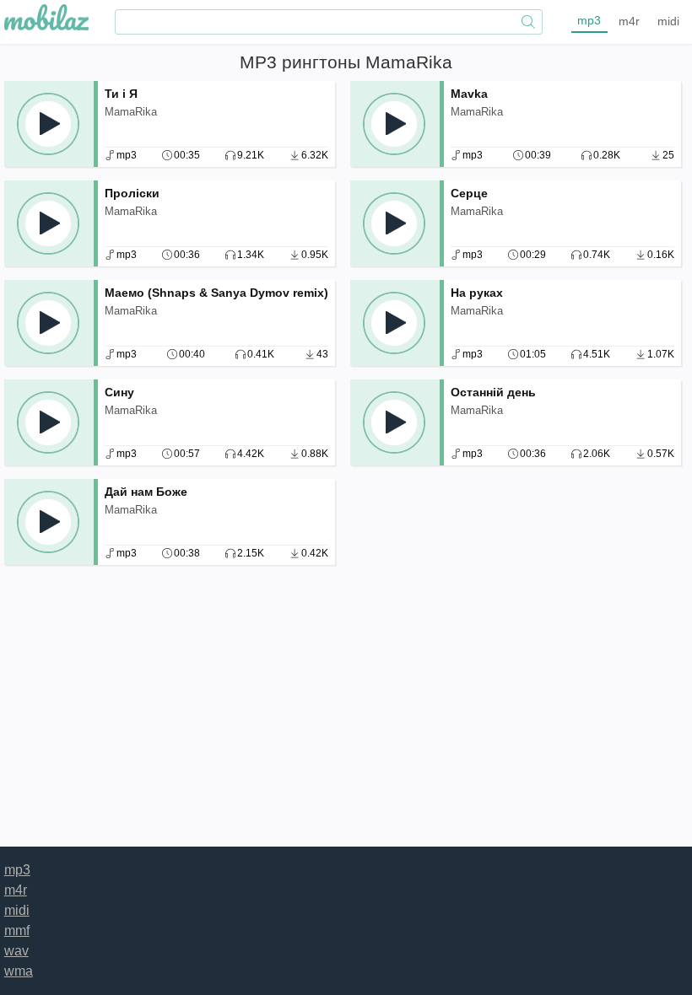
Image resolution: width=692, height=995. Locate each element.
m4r (629, 21)
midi (668, 21)
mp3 (589, 20)
